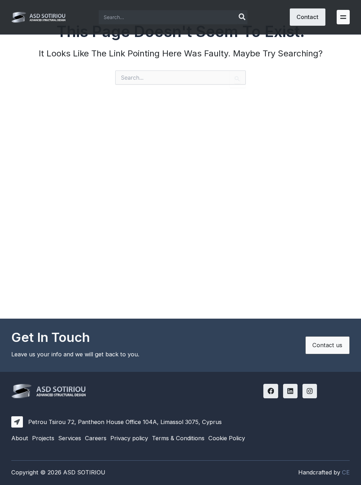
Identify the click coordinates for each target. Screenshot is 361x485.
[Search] (242, 17)
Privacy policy (129, 438)
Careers (95, 438)
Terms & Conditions (178, 438)
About (19, 438)
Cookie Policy (226, 438)
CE (346, 472)
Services (69, 438)
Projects (43, 438)
